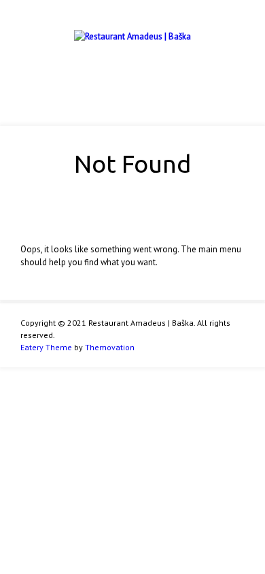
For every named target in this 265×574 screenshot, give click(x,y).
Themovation (110, 347)
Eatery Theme (46, 347)
